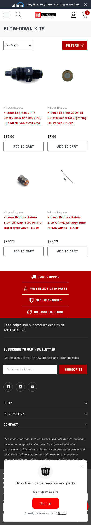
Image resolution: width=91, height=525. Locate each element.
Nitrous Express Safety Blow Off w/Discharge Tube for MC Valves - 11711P (66, 222)
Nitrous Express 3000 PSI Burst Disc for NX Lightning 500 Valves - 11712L (67, 118)
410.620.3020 (14, 330)
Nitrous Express (13, 107)
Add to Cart (23, 146)
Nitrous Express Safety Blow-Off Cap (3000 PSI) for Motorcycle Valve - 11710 (23, 222)
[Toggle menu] (7, 14)
